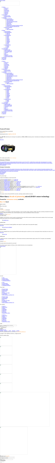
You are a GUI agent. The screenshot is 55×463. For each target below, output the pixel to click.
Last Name (2, 458)
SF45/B (7, 46)
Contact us (6, 13)
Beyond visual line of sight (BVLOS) (12, 26)
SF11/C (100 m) (7, 186)
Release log (6, 54)
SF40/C (7, 45)
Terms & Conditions (5, 279)
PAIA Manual (4, 298)
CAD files (6, 52)
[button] (27, 115)
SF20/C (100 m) (7, 189)
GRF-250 (8, 34)
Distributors (6, 12)
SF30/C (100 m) (7, 185)
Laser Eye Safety (5, 297)
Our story (6, 63)
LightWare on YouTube (8, 55)
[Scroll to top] (0, 455)
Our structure (6, 9)
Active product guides (8, 51)
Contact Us (4, 59)
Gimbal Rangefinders (8, 32)
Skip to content (2, 0)
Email (1, 459)
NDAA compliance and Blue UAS (8, 294)
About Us (3, 306)
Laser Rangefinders (7, 35)
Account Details (5, 278)
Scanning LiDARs (7, 44)
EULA (3, 291)
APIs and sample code (8, 50)
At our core (6, 11)
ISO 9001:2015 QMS (6, 292)
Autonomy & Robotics (8, 18)
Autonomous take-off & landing (11, 21)
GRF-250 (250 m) (7, 182)
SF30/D (7, 36)
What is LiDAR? (7, 15)
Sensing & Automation (8, 27)
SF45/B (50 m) (6, 183)
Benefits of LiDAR (7, 16)
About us (3, 61)
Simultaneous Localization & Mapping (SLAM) (14, 25)
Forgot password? (3, 329)
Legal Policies (4, 293)
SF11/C (7, 43)
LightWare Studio (7, 49)
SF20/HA (8, 39)
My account (4, 58)
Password (1, 326)
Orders (3, 277)
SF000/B (8, 96)
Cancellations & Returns (6, 280)
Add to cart (16, 179)
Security (7, 28)
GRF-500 (8, 33)
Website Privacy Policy (6, 321)
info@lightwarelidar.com (21, 331)
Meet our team (6, 10)
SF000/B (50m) (7, 190)
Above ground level (9, 20)
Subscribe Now (2, 460)
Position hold (8, 23)
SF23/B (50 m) (6, 187)
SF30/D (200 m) (7, 184)
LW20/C (7, 40)
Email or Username (3, 325)
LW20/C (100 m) (8, 188)
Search (1, 116)
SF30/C (7, 37)
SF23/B (7, 42)
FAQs (5, 53)
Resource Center (5, 48)
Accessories (6, 47)
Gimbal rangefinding (9, 19)
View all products (7, 31)
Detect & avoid (9, 24)
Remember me (3, 327)
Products (3, 30)
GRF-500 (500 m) (7, 181)
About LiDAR (4, 14)
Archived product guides (8, 56)
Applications (4, 17)
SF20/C (7, 38)
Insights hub (4, 57)
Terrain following (9, 22)
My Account (4, 320)
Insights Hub (4, 310)
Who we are (6, 62)
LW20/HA (8, 95)
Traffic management (9, 29)
